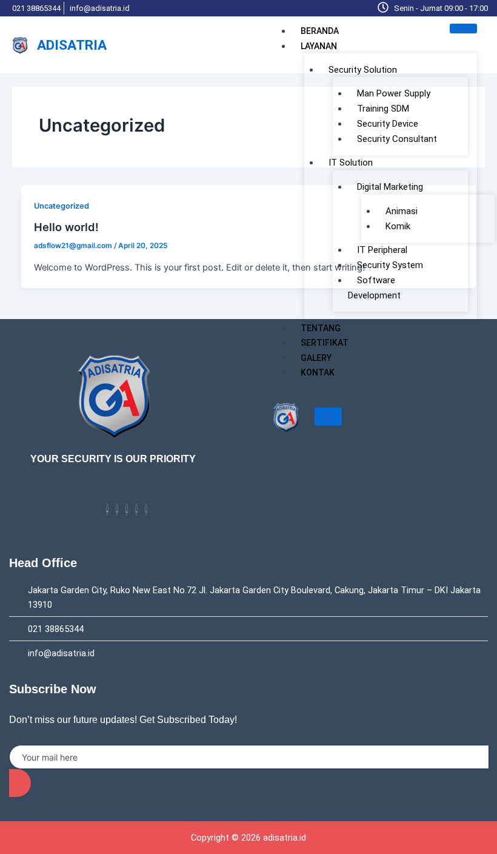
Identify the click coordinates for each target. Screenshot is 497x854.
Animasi (401, 211)
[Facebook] (107, 509)
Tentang (321, 328)
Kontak (318, 372)
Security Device (387, 123)
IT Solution (351, 162)
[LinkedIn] (126, 509)
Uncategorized (61, 205)
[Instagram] (146, 509)
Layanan (319, 46)
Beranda (320, 31)
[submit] (20, 783)
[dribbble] (136, 509)
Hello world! (66, 227)
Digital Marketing (390, 186)
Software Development (374, 288)
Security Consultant (397, 138)
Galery (316, 358)
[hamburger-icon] (463, 28)
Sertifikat (325, 343)
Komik (397, 226)
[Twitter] (117, 509)
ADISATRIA (72, 45)
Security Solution (363, 69)
